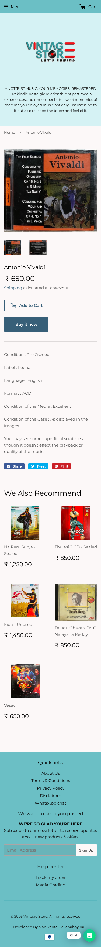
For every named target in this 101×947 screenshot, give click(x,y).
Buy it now (26, 324)
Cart (92, 6)
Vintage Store (35, 916)
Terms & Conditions (50, 780)
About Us (50, 773)
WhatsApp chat (50, 803)
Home (9, 132)
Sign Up (86, 850)
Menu (16, 6)
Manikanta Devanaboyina (61, 927)
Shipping (13, 287)
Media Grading (50, 884)
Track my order (51, 877)
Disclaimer (50, 795)
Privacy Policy (50, 788)
